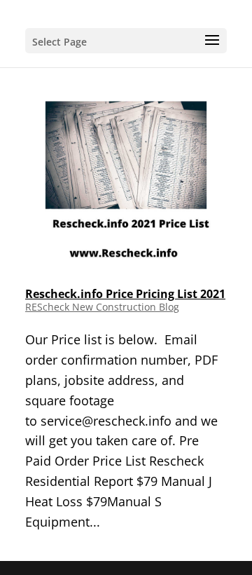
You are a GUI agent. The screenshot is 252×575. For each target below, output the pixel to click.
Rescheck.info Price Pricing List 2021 (125, 294)
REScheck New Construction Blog (102, 306)
